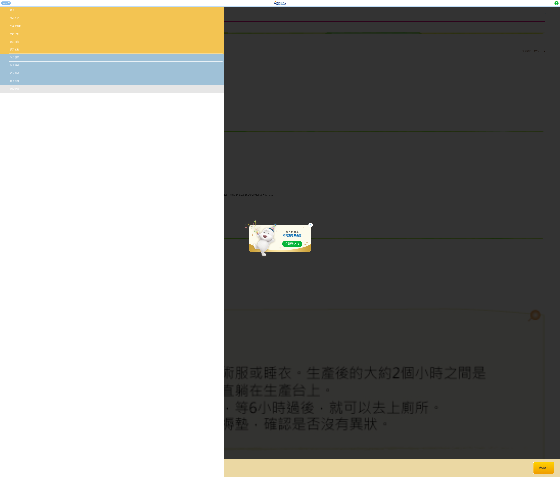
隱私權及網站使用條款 (163, 466)
